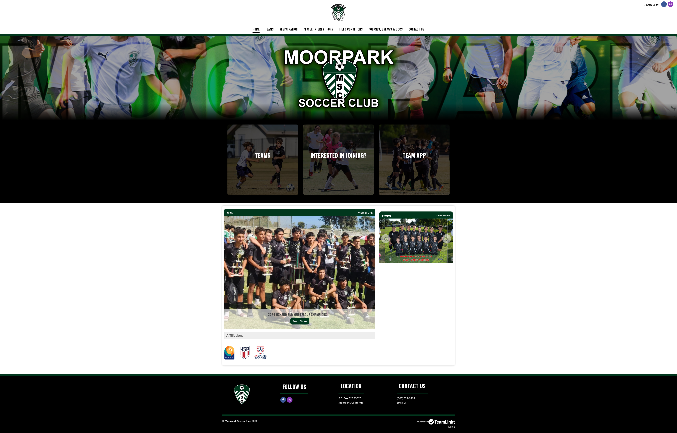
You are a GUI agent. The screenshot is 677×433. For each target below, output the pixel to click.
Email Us (402, 402)
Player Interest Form (318, 29)
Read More (300, 321)
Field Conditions (351, 29)
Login (451, 426)
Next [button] (446, 238)
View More (365, 212)
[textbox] (299, 346)
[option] (416, 241)
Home (256, 29)
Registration (288, 29)
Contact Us (416, 29)
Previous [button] (385, 238)
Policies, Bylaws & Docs (385, 29)
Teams (269, 29)
